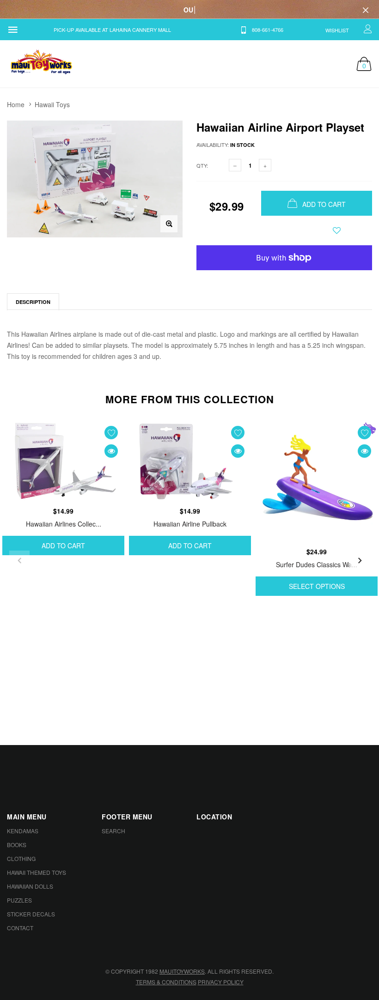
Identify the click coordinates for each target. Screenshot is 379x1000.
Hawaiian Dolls (30, 886)
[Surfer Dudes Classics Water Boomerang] (317, 482)
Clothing (21, 858)
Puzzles (19, 900)
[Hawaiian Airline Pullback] (190, 461)
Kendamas (22, 831)
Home (15, 104)
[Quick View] (111, 451)
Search (113, 831)
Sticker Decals (31, 914)
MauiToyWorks (182, 971)
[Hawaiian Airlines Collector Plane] (63, 461)
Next (359, 561)
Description (33, 301)
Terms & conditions (166, 982)
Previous (19, 561)
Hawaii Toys (52, 104)
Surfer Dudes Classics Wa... (316, 564)
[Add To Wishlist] (337, 230)
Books (16, 844)
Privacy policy (221, 982)
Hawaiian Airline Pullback (189, 523)
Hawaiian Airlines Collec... (63, 523)
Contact (20, 928)
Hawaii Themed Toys (36, 872)
